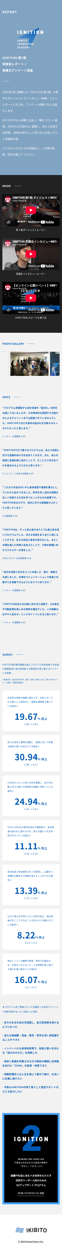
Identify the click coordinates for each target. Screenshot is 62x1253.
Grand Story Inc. (35, 1241)
